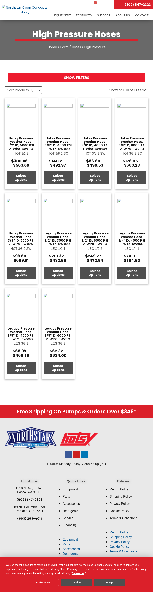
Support (104, 15)
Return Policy (119, 489)
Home (52, 47)
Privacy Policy (120, 503)
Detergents (70, 511)
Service (68, 518)
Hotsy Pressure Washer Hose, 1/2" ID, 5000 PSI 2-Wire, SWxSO (21, 143)
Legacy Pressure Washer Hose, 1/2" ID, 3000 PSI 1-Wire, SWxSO (58, 238)
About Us (123, 15)
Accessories (71, 503)
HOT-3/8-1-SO (58, 153)
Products (84, 15)
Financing (70, 525)
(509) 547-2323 (30, 499)
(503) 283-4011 (29, 518)
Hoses (76, 47)
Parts (64, 47)
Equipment (63, 15)
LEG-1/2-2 (95, 248)
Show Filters (76, 77)
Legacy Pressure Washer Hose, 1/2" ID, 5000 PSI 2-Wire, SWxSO (95, 238)
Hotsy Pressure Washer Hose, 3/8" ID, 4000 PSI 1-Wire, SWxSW (94, 143)
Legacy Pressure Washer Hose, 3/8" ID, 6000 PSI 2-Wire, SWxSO (58, 333)
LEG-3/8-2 (58, 343)
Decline (76, 582)
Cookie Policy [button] (139, 569)
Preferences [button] (78, 573)
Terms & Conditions (123, 518)
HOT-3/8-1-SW (94, 153)
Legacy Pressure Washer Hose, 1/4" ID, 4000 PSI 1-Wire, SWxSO (131, 238)
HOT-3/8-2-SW (21, 248)
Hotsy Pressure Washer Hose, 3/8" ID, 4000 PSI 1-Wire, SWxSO (58, 143)
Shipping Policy (121, 496)
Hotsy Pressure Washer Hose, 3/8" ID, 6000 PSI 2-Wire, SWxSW (21, 238)
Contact (142, 15)
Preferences (43, 582)
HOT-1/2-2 (21, 153)
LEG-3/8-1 (21, 343)
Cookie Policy (119, 511)
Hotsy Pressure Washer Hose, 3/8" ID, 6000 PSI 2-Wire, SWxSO (132, 143)
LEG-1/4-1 (132, 248)
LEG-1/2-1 (58, 248)
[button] (76, 534)
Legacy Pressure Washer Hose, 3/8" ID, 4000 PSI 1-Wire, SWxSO (21, 333)
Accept (109, 582)
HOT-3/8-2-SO (132, 153)
